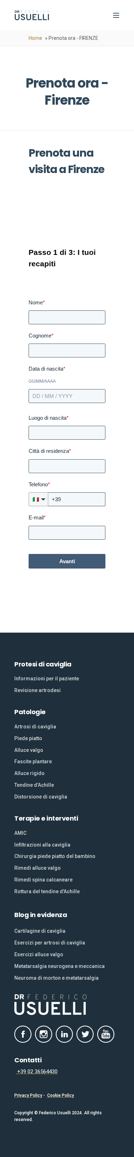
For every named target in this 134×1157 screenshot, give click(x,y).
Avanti (67, 561)
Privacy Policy (28, 1095)
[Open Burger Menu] (116, 15)
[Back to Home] (32, 15)
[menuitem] (46, 679)
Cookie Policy (60, 1095)
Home (35, 38)
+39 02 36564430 (37, 1071)
